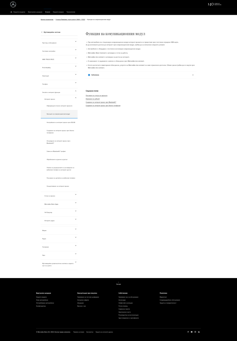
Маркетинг (163, 297)
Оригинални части (124, 312)
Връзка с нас (81, 306)
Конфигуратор (41, 306)
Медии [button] (44, 230)
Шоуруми (80, 303)
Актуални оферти (83, 300)
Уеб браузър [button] (48, 212)
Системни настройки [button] (48, 51)
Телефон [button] (45, 84)
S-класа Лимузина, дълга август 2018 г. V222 (70, 19)
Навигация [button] (45, 76)
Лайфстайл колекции (125, 303)
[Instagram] (195, 332)
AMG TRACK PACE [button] (48, 59)
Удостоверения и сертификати (128, 318)
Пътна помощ (123, 306)
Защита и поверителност (168, 303)
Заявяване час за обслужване (128, 297)
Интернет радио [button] (49, 221)
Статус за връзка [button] (49, 196)
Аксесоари (122, 300)
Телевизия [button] (45, 247)
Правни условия (78, 332)
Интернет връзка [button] (49, 99)
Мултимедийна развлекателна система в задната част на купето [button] (58, 264)
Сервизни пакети (124, 309)
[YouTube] (192, 332)
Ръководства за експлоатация (128, 315)
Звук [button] (43, 255)
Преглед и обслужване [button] (49, 43)
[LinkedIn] (199, 332)
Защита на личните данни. (104, 332)
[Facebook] (188, 332)
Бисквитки (89, 332)
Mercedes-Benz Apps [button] (51, 204)
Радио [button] (44, 239)
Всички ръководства (47, 19)
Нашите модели (41, 297)
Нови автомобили (42, 300)
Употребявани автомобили (45, 303)
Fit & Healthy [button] (46, 68)
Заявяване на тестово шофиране (88, 297)
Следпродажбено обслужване (170, 300)
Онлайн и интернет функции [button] (51, 92)
